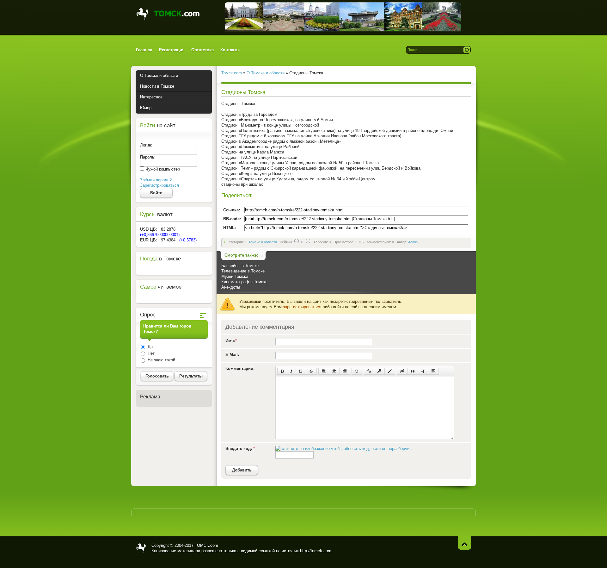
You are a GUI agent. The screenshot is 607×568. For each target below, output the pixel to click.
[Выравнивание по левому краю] (323, 371)
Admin (413, 242)
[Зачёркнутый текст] (311, 371)
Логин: (146, 145)
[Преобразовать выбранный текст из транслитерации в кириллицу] (423, 371)
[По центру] (334, 371)
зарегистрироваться (302, 306)
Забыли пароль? (156, 180)
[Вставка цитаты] (412, 371)
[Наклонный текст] (291, 371)
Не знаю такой (160, 360)
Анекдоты (230, 287)
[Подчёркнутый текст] (301, 371)
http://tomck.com (315, 550)
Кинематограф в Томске (244, 281)
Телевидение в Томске (243, 271)
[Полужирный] (282, 371)
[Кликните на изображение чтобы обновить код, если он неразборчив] (343, 448)
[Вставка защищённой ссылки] (379, 371)
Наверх (464, 543)
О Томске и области (261, 242)
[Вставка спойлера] (433, 371)
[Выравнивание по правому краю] (344, 371)
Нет (150, 353)
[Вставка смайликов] (357, 371)
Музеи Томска (234, 276)
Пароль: (148, 157)
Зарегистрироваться (159, 185)
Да (149, 346)
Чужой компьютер (162, 169)
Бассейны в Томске (240, 265)
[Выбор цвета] (389, 371)
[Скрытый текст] (402, 371)
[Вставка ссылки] (369, 371)
